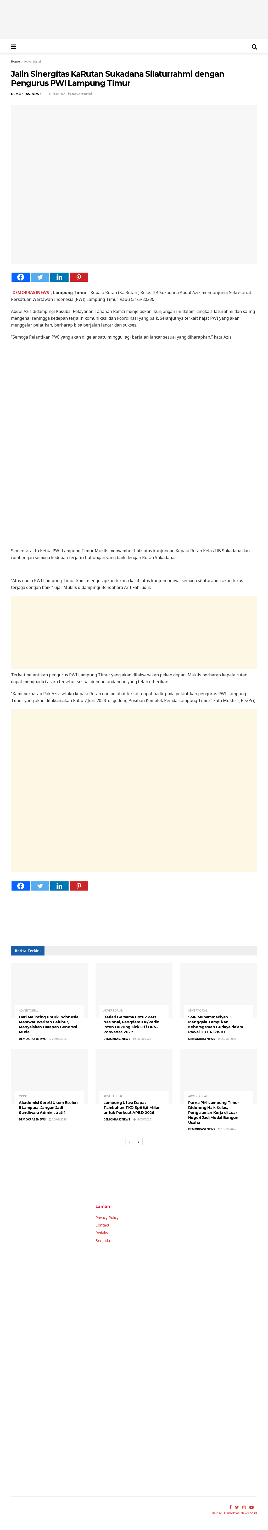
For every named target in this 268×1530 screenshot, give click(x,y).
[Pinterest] (79, 277)
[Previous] (129, 1141)
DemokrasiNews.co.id (240, 1513)
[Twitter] (40, 277)
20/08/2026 (143, 1039)
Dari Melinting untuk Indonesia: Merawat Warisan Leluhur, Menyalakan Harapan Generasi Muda (49, 1024)
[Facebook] (21, 277)
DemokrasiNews (26, 93)
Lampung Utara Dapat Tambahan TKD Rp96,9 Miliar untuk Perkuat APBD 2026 (131, 1107)
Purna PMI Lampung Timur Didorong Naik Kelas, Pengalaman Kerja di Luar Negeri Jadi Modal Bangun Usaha (213, 1112)
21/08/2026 (58, 1039)
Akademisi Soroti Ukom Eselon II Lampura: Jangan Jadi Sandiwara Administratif (48, 1107)
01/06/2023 (57, 93)
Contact (102, 1225)
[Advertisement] (138, 632)
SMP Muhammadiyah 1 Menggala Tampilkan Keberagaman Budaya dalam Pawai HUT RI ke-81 (215, 1024)
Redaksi (102, 1232)
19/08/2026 (143, 1119)
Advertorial (32, 61)
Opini (23, 1096)
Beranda (103, 1240)
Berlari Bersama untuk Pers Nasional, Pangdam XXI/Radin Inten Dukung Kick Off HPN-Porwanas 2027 (131, 1024)
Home (15, 61)
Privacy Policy (107, 1217)
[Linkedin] (59, 277)
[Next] (139, 1141)
